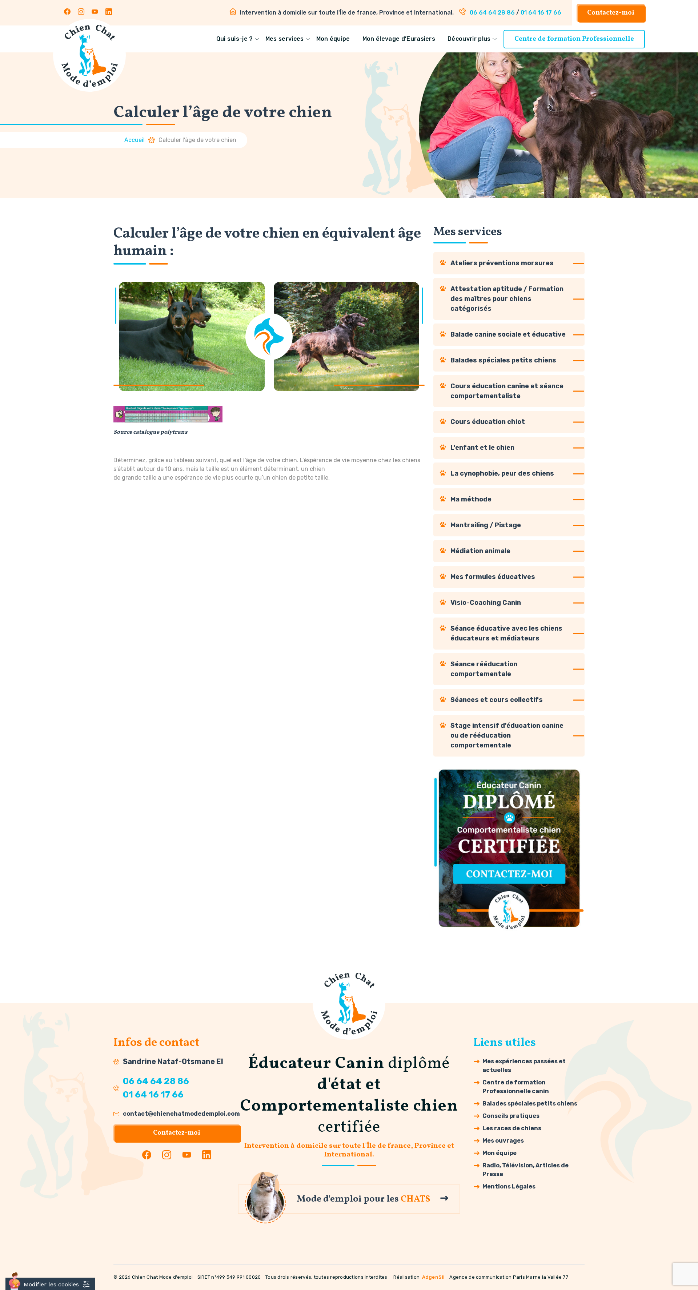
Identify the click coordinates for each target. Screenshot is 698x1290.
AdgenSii (433, 1277)
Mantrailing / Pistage (485, 525)
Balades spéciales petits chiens (503, 360)
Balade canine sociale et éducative (508, 334)
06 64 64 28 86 (492, 12)
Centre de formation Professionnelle (574, 39)
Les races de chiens (511, 1128)
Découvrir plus (469, 38)
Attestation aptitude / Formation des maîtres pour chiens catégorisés (506, 299)
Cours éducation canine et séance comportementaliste (506, 391)
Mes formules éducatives (492, 577)
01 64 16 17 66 (541, 12)
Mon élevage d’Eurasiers (398, 38)
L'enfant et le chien (482, 448)
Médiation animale (480, 551)
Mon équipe (333, 38)
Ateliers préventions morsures (502, 263)
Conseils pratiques (510, 1115)
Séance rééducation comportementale (483, 669)
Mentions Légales (508, 1186)
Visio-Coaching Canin (485, 603)
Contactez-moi (610, 12)
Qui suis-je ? (234, 38)
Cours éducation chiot (487, 422)
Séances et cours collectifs (496, 700)
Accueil (134, 139)
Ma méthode (471, 499)
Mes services (284, 38)
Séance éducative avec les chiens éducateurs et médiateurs (506, 633)
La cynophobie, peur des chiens (502, 473)
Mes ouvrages (503, 1140)
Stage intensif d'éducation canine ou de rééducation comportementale (506, 735)
